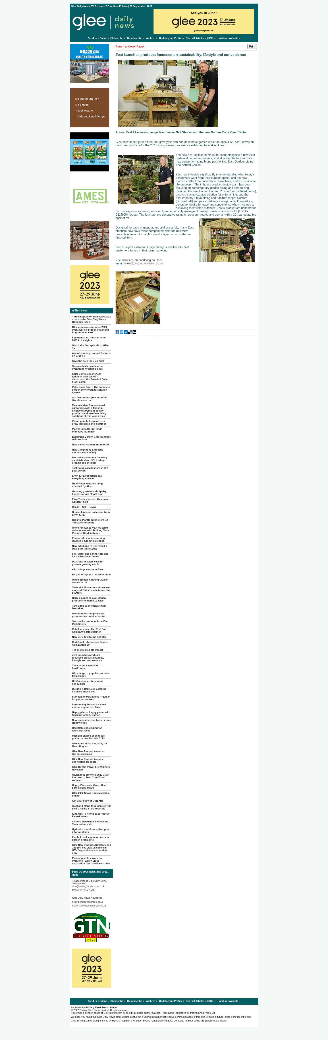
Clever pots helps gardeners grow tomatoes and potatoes (89, 422)
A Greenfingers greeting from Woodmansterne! (89, 399)
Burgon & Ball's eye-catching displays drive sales (89, 690)
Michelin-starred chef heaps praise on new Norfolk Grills (88, 737)
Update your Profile (170, 38)
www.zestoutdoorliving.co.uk (140, 260)
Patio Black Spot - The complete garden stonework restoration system (91, 390)
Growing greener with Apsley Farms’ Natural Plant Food (89, 492)
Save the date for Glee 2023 (88, 361)
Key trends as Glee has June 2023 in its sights (89, 339)
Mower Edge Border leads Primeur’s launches (87, 430)
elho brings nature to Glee (87, 569)
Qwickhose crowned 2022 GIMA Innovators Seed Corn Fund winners (90, 777)
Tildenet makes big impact (87, 650)
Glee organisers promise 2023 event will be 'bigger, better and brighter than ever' (90, 330)
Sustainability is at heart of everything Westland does (88, 367)
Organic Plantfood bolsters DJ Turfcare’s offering (90, 521)
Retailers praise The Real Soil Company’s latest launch (89, 630)
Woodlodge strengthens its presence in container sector (89, 615)
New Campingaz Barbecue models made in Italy (87, 451)
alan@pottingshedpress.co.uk (88, 886)
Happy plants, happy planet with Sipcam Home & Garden (91, 713)
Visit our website (228, 38)
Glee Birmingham (113, 1012)
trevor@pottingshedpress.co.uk (89, 905)
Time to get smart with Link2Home (85, 666)
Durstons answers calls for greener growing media (88, 563)
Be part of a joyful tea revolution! (91, 574)
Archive (150, 38)
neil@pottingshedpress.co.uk (88, 901)
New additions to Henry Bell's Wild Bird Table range (89, 547)
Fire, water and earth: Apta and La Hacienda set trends (90, 555)
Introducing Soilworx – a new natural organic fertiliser (89, 705)
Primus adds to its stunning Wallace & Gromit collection (88, 539)
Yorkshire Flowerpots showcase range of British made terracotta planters (91, 590)
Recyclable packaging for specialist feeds (87, 729)
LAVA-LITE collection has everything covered (87, 477)
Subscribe (117, 38)
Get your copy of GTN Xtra (87, 800)
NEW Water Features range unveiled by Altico (87, 485)
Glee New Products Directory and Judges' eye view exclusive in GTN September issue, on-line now (91, 849)
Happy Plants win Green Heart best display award (89, 786)
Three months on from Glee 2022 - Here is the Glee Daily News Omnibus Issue (91, 319)
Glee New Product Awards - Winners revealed (88, 752)
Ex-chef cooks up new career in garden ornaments (90, 838)
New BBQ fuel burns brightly (89, 637)
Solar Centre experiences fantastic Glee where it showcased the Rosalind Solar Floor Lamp (90, 378)
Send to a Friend (97, 38)
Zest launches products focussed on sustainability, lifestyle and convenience (88, 658)
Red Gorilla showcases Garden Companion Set (90, 643)
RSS (210, 38)
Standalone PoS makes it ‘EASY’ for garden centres (91, 698)
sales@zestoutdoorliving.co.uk (143, 263)
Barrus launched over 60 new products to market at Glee (89, 599)
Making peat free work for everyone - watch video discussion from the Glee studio (91, 861)
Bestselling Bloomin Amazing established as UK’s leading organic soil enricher (89, 460)
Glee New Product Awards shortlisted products (87, 760)
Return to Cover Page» (130, 46)
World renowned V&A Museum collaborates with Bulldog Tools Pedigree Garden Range (91, 530)
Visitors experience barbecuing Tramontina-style (90, 823)
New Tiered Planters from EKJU (90, 444)
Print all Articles (195, 38)
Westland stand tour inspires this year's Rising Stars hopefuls (91, 807)
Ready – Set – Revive (84, 507)
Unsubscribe (134, 38)
